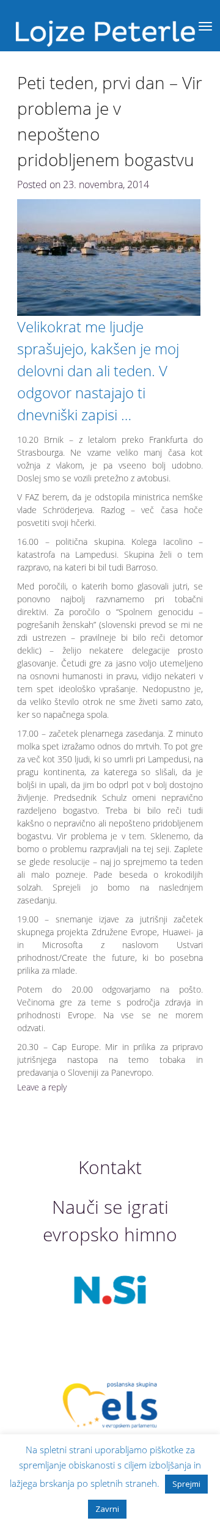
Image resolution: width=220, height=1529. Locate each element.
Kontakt (110, 1167)
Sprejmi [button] (186, 1483)
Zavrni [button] (107, 1508)
